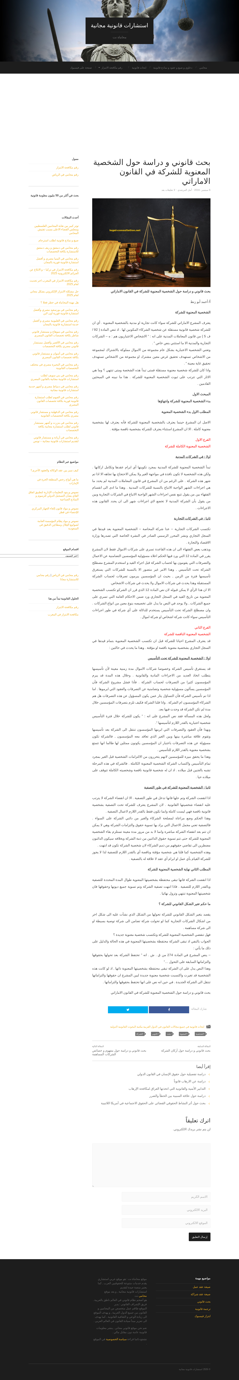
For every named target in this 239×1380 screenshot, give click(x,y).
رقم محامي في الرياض (65, 174)
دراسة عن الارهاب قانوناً (190, 1081)
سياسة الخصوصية (116, 1339)
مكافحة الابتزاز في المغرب (63, 614)
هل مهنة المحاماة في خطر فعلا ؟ (60, 302)
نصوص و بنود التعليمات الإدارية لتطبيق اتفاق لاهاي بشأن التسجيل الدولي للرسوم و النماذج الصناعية (54, 496)
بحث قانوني (203, 1301)
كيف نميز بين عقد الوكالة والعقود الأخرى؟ (55, 470)
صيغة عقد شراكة (200, 1294)
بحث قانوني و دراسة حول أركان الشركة (185, 1048)
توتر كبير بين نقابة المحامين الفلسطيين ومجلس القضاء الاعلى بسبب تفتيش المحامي (56, 229)
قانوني (155, 1034)
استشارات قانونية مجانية (119, 25)
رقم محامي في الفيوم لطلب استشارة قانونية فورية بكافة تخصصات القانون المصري (57, 401)
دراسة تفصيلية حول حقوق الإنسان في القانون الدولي (171, 1074)
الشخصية (200, 1034)
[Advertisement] (119, 115)
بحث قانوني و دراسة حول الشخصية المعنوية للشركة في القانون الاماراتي (151, 172)
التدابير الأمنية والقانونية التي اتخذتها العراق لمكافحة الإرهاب (167, 1088)
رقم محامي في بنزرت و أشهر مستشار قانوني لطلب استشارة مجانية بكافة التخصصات (56, 426)
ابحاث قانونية (139, 67)
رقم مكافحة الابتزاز (111, 67)
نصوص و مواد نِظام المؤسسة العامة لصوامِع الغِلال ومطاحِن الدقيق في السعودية (58, 525)
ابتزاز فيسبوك (202, 1316)
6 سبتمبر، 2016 (202, 190)
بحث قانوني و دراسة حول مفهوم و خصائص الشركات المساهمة (119, 1050)
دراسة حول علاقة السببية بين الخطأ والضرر (177, 1096)
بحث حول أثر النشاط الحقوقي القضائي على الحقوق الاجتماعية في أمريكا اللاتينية (153, 1103)
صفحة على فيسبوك (81, 67)
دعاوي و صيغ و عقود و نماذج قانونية (172, 67)
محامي (203, 67)
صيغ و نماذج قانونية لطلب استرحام (58, 240)
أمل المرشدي (185, 190)
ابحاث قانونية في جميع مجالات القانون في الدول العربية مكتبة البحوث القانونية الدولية (157, 1026)
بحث (169, 1034)
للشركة (139, 1034)
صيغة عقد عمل (201, 1286)
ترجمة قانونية (202, 1308)
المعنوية (183, 1034)
